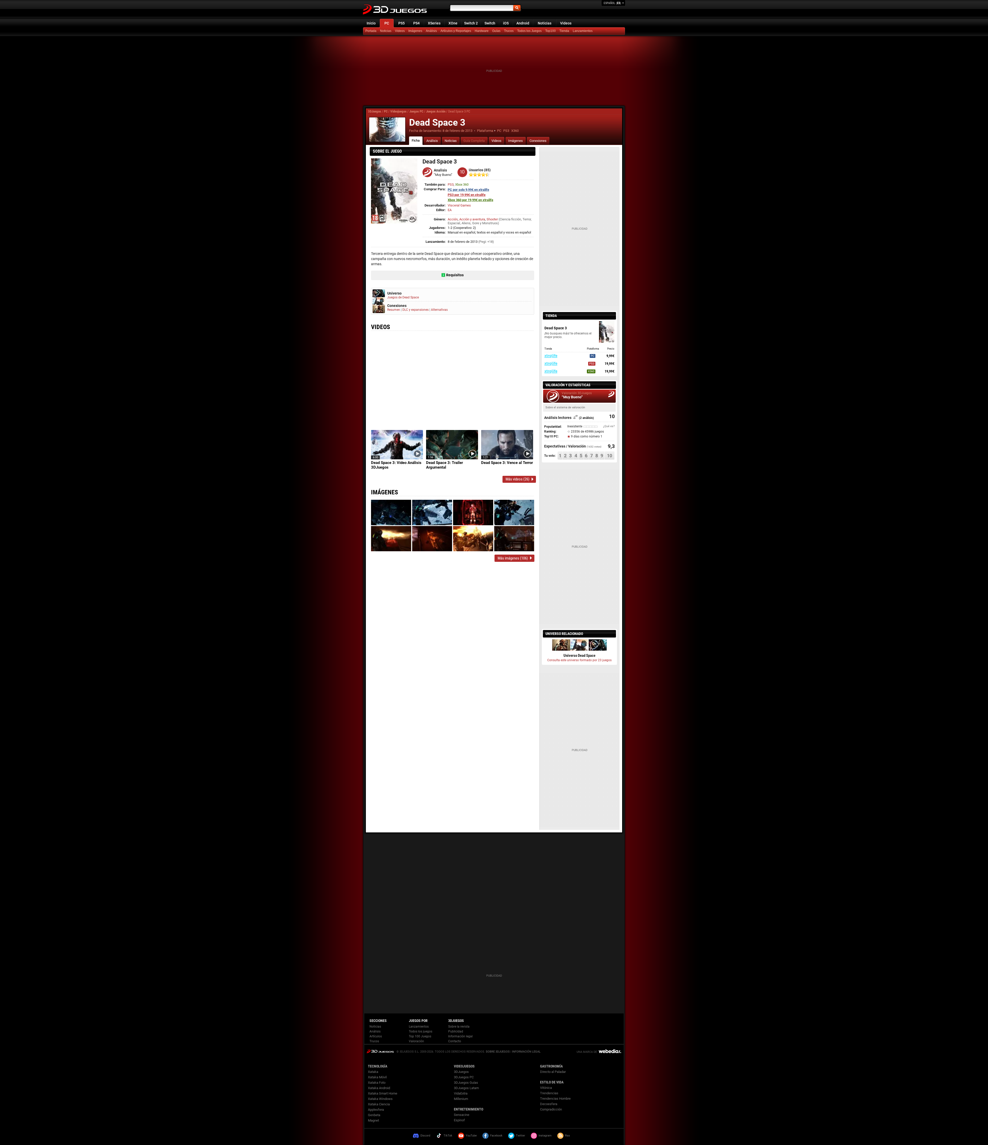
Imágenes (415, 31)
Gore (475, 223)
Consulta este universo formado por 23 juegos (579, 660)
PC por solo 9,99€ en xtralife (468, 190)
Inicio (371, 23)
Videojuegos (398, 111)
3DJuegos (374, 111)
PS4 (416, 23)
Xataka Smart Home (382, 1093)
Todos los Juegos (529, 31)
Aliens (466, 223)
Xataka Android (379, 1088)
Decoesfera (548, 1104)
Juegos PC (416, 111)
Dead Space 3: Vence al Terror (507, 462)
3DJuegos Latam (466, 1088)
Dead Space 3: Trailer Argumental (444, 465)
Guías (496, 31)
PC (386, 23)
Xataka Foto (376, 1082)
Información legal (460, 1036)
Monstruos (490, 223)
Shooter (492, 219)
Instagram (545, 1135)
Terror (527, 219)
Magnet (373, 1120)
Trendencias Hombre (555, 1098)
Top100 (550, 31)
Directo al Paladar (553, 1072)
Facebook (496, 1135)
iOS (506, 23)
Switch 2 (471, 23)
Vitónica (546, 1088)
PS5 (401, 23)
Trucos (509, 31)
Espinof (459, 1120)
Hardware (482, 31)
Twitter (520, 1135)
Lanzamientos (583, 31)
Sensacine (461, 1115)
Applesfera (376, 1110)
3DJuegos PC (464, 1077)
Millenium (461, 1099)
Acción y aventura (472, 219)
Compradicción (551, 1109)
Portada (370, 31)
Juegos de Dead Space (403, 297)
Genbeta (374, 1115)
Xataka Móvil (377, 1077)
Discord (425, 1135)
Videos (565, 23)
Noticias (544, 23)
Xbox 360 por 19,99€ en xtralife (470, 200)
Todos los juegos (420, 1031)
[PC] (564, 31)
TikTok (448, 1135)
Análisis (431, 31)
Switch (489, 23)
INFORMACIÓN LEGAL (526, 1051)
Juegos (380, 1051)
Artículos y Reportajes (455, 31)
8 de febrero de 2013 (457, 131)
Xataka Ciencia (379, 1104)
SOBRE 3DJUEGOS (498, 1051)
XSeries (434, 23)
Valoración (416, 1041)
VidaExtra (460, 1093)
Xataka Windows (380, 1099)
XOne (452, 23)
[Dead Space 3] (387, 129)
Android (522, 23)
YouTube (471, 1135)
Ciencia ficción (510, 219)
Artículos (375, 1036)
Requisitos (455, 275)
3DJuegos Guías (466, 1082)
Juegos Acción (435, 111)
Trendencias (549, 1093)
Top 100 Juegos (420, 1036)
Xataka (373, 1072)
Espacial (454, 223)
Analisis (440, 170)
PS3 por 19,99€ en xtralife (467, 195)
